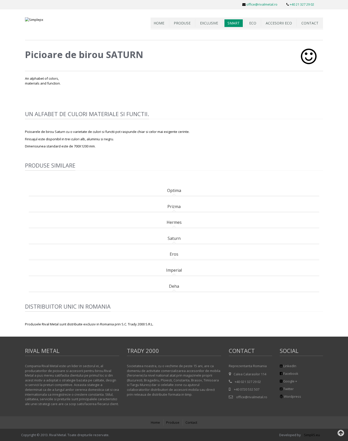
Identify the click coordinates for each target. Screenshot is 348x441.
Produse (172, 422)
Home (155, 422)
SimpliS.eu (312, 435)
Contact (309, 23)
